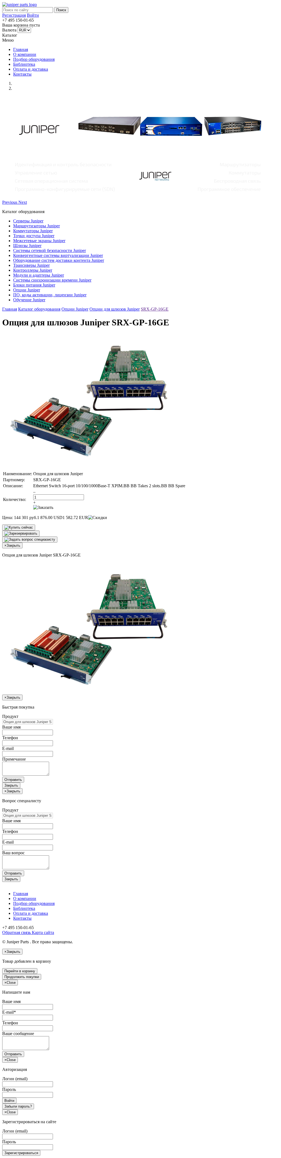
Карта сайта (42, 932)
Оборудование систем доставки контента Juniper (58, 260)
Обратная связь (16, 932)
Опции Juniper (26, 290)
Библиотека (24, 64)
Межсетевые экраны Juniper (39, 240)
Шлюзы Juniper (27, 245)
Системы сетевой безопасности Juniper (49, 250)
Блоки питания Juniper (34, 285)
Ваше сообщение (18, 1033)
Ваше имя (11, 727)
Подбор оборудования (34, 59)
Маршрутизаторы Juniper (36, 225)
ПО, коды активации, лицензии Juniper (49, 295)
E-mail (8, 748)
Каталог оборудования (39, 309)
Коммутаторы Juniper (33, 230)
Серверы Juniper (28, 221)
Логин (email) (14, 1078)
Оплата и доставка (30, 69)
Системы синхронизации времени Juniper (52, 280)
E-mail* (9, 1012)
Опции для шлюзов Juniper (114, 309)
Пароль (9, 1089)
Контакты (22, 74)
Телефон (10, 737)
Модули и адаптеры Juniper (38, 275)
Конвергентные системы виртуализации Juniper (58, 255)
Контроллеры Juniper (32, 270)
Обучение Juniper (29, 299)
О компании (24, 54)
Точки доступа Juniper (33, 235)
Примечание (14, 759)
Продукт (10, 716)
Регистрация (14, 15)
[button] (10, 202)
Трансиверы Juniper (31, 265)
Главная (20, 49)
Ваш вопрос (13, 852)
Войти (33, 15)
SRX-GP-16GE (154, 309)
